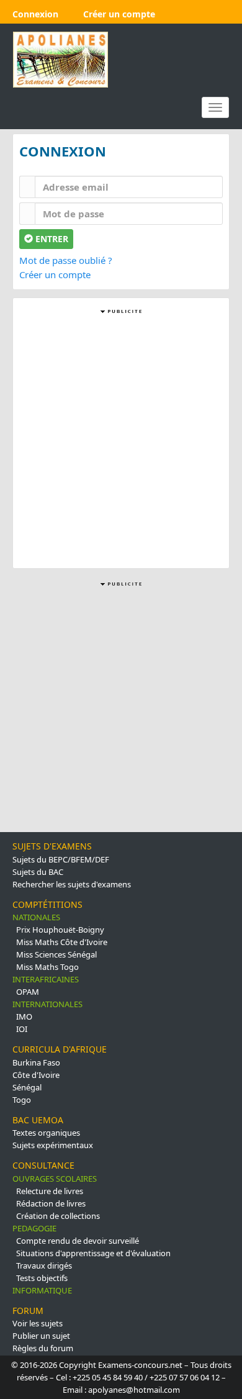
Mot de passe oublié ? (65, 260)
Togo (21, 1099)
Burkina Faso (36, 1062)
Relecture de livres (49, 1191)
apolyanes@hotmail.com (134, 1389)
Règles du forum (42, 1348)
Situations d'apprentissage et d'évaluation (93, 1253)
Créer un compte (55, 274)
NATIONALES (36, 917)
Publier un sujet (41, 1335)
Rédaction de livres (51, 1203)
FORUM (27, 1310)
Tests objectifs (42, 1278)
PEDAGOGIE (34, 1228)
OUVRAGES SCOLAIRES (54, 1178)
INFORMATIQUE (42, 1290)
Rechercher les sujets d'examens (71, 884)
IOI (21, 1029)
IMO (24, 1016)
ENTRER (50, 239)
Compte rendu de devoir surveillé (77, 1240)
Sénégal (27, 1087)
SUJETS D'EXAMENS (52, 846)
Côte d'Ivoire (36, 1074)
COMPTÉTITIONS (47, 904)
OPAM (27, 991)
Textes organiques (46, 1132)
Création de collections (58, 1215)
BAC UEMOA (37, 1120)
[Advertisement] (121, 438)
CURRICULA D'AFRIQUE (59, 1049)
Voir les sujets (37, 1323)
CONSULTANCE (43, 1165)
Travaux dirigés (44, 1265)
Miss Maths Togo (47, 966)
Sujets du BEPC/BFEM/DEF (60, 859)
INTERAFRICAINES (45, 979)
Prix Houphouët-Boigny (60, 929)
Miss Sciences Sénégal (56, 954)
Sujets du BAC (37, 871)
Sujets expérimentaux (52, 1145)
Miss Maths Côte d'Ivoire (61, 942)
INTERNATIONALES (47, 1004)
